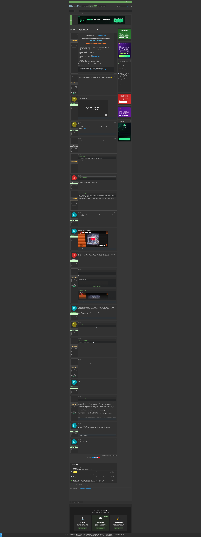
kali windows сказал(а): (82, 290)
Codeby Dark (74, 502)
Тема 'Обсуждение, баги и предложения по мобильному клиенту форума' (124, 80)
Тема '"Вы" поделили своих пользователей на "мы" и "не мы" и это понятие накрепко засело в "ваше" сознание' (125, 86)
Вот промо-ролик (84, 59)
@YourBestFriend (95, 412)
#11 (115, 253)
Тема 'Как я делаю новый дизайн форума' (124, 74)
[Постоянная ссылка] (78, 45)
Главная (126, 502)
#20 (115, 439)
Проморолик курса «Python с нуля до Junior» (82, 476)
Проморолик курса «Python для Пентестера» (82, 480)
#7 (115, 175)
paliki (113, 481)
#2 (115, 76)
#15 (115, 338)
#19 (115, 423)
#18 (115, 396)
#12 (115, 269)
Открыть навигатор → (124, 56)
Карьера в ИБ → (123, 115)
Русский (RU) (80, 502)
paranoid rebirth (84, 30)
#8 (115, 191)
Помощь (122, 502)
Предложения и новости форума (87, 469)
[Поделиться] (112, 34)
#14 (115, 322)
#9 (115, 212)
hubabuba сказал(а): (82, 156)
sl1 (113, 477)
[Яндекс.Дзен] (97, 457)
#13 (115, 306)
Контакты (108, 502)
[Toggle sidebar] (130, 13)
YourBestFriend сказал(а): (83, 277)
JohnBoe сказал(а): (82, 193)
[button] (73, 11)
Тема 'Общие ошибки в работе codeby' (124, 69)
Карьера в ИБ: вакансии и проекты (87, 474)
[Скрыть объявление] (129, 16)
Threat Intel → (123, 102)
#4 (115, 122)
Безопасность (117, 502)
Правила (112, 502)
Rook (113, 467)
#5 (115, 138)
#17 (115, 380)
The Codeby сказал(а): (82, 177)
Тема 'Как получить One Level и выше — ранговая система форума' (124, 64)
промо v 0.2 (84, 128)
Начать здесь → (123, 37)
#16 (115, 359)
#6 (115, 154)
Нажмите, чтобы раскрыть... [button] (97, 286)
